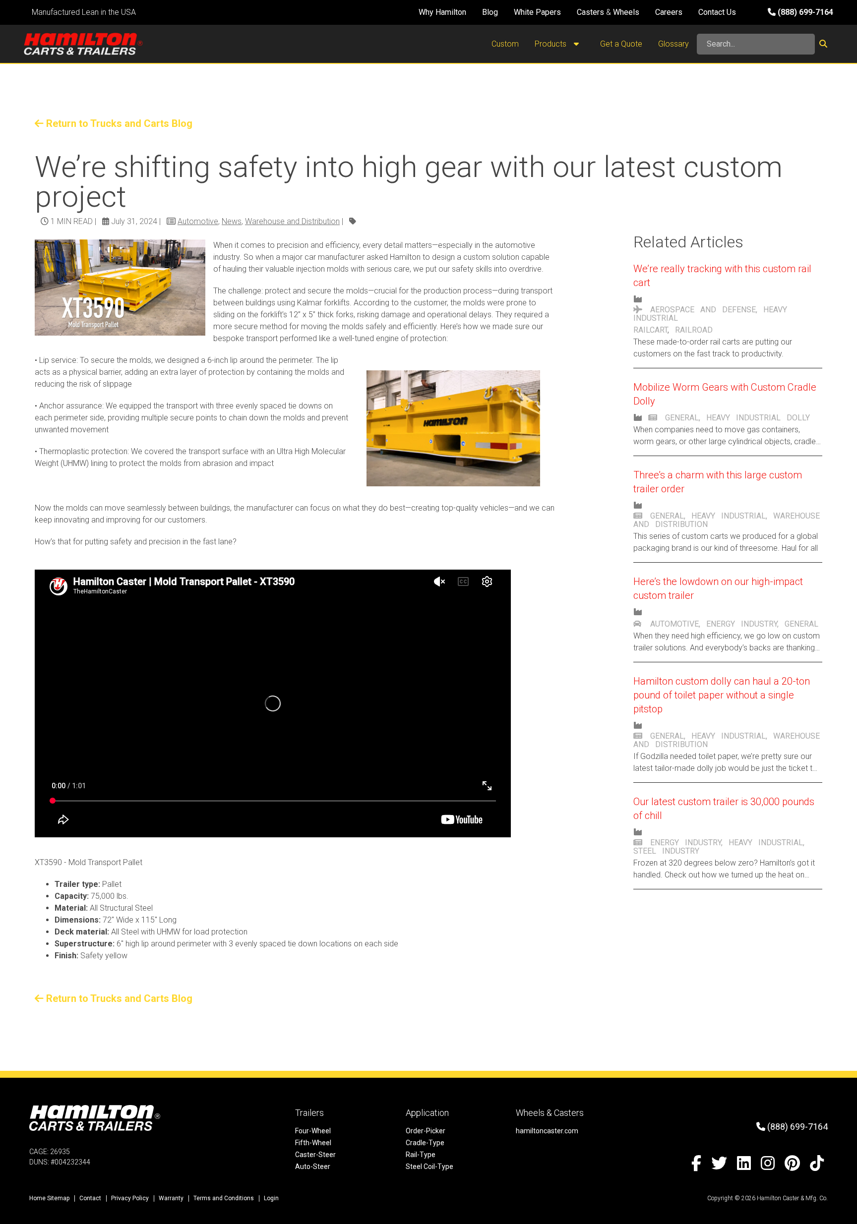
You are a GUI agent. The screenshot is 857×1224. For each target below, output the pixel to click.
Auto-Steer (312, 1166)
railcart (650, 330)
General (682, 417)
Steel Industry (666, 851)
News (232, 221)
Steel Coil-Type (429, 1166)
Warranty (171, 1198)
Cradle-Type (425, 1143)
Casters (590, 12)
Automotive (198, 221)
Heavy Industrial (743, 417)
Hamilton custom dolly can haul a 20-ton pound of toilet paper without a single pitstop (721, 695)
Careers (668, 12)
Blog (490, 12)
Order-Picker (425, 1131)
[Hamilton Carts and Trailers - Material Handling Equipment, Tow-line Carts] (83, 44)
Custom (505, 44)
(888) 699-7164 (804, 12)
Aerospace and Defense (703, 309)
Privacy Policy (130, 1198)
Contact (90, 1198)
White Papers (537, 12)
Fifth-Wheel (313, 1143)
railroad (694, 330)
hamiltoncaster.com (547, 1131)
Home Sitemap (49, 1198)
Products (551, 44)
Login (271, 1198)
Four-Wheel (313, 1131)
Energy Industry (741, 624)
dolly (798, 417)
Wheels (626, 12)
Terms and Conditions (223, 1198)
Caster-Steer (315, 1155)
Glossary (673, 44)
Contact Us (717, 12)
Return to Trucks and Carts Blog (118, 123)
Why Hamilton (442, 12)
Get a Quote (621, 44)
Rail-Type (420, 1155)
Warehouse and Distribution (292, 221)
